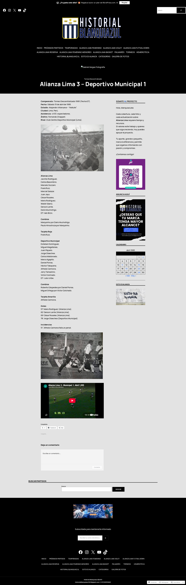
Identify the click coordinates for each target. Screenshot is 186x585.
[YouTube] (19, 10)
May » (133, 275)
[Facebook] (4, 10)
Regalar (124, 2)
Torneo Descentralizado (93, 79)
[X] (14, 10)
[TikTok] (24, 10)
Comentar (97, 467)
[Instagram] (9, 10)
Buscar (64, 486)
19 (126, 268)
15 (139, 265)
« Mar (127, 275)
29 (139, 272)
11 (122, 265)
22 (139, 268)
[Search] (181, 10)
